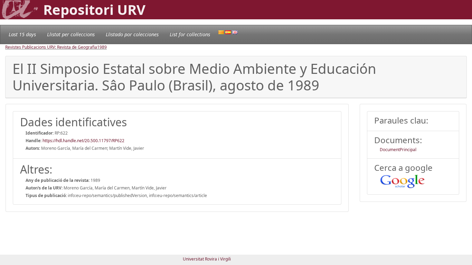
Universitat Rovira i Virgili (207, 259)
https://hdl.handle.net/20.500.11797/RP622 (83, 141)
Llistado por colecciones (132, 34)
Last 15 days (22, 34)
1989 (102, 47)
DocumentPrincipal (398, 150)
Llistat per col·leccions (71, 34)
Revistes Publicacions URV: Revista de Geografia (51, 47)
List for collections (190, 34)
